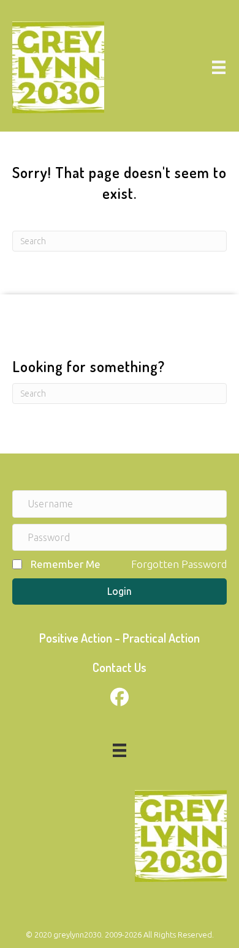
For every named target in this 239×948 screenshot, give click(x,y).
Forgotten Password (179, 564)
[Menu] (218, 67)
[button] (119, 591)
